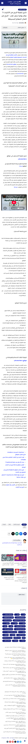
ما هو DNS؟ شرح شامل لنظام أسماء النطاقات (15, 715)
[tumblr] (7, 742)
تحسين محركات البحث (11, 632)
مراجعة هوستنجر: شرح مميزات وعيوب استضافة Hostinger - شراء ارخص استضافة (15, 651)
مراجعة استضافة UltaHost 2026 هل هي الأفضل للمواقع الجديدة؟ (14, 675)
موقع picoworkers (11, 64)
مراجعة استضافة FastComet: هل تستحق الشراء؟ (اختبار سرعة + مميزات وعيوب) (15, 654)
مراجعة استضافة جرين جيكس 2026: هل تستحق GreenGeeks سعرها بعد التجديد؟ (15, 685)
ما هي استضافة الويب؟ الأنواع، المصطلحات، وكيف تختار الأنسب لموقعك (15, 706)
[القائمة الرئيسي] (26, 3)
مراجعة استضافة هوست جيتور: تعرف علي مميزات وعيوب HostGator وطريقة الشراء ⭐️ (15, 658)
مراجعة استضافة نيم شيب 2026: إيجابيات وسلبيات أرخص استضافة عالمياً (15, 661)
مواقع (24, 527)
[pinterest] (10, 742)
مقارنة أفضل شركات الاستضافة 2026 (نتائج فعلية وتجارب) (15, 692)
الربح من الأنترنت (22, 9)
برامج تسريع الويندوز (20, 629)
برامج (5, 626)
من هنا (21, 166)
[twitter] (15, 742)
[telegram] (20, 742)
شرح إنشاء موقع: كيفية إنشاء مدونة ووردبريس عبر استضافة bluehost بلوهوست (15, 696)
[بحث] (2, 3)
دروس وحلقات (17, 637)
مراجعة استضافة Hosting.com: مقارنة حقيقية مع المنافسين (15, 648)
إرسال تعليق (21, 594)
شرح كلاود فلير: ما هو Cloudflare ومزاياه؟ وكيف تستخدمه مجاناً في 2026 (15, 722)
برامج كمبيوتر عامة (8, 629)
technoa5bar (21, 22)
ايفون (11, 626)
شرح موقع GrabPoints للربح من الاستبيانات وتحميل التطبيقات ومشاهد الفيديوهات (21, 580)
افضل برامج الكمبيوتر (8, 617)
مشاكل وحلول (7, 640)
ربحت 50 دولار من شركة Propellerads (15, 462)
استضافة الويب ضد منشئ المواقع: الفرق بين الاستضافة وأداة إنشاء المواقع (16, 719)
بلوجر (24, 632)
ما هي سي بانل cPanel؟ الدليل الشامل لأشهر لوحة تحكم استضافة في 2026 (15, 729)
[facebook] (18, 742)
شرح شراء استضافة (7, 637)
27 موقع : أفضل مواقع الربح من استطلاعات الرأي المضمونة (20, 565)
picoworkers (20, 73)
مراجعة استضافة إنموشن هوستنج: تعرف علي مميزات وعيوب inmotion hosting (14, 665)
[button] (20, 533)
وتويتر (7, 485)
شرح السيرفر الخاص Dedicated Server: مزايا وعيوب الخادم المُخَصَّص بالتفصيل (14, 725)
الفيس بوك (12, 485)
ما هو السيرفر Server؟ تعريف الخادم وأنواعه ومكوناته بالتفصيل (14, 709)
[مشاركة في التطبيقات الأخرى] (9, 533)
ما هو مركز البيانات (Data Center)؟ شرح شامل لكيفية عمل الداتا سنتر (14, 699)
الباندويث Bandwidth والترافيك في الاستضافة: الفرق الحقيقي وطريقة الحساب (14, 732)
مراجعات (16, 640)
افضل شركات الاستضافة (19, 620)
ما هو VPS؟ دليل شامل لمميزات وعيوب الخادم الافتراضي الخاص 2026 (16, 713)
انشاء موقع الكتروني (20, 626)
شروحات (4, 524)
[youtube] (13, 742)
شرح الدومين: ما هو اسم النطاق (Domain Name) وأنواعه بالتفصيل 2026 (15, 702)
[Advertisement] (14, 507)
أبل (24, 614)
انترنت (16, 623)
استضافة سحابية (9, 614)
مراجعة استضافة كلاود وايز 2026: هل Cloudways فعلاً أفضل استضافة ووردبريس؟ (14, 668)
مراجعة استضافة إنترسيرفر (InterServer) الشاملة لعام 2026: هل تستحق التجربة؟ (14, 682)
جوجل (24, 637)
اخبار (18, 614)
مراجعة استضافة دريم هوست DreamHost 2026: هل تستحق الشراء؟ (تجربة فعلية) (15, 678)
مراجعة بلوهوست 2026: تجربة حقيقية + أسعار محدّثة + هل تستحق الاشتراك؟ (14, 672)
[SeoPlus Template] (26, 738)
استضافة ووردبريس (20, 617)
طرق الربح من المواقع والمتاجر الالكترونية (9, 578)
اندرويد (7, 623)
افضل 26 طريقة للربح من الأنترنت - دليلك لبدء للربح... (8, 564)
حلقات (9, 524)
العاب (23, 623)
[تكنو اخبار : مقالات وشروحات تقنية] (14, 3)
